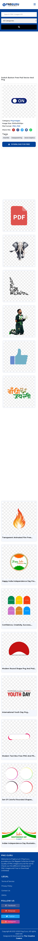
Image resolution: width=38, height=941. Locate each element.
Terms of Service (7, 881)
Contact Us (5, 891)
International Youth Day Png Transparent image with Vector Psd (18, 712)
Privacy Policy (6, 886)
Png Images (15, 121)
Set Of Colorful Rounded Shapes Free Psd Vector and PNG (17, 800)
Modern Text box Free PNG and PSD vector (19, 756)
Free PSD (6, 137)
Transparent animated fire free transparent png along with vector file (18, 537)
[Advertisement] (19, 53)
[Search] (19, 27)
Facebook (11, 905)
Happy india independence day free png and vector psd (19, 581)
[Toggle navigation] (34, 4)
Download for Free (20, 144)
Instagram (12, 922)
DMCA (3, 895)
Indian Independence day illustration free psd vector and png (19, 843)
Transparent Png (16, 137)
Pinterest (11, 911)
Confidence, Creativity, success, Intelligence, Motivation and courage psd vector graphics (19, 625)
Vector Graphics (30, 137)
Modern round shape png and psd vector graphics (18, 669)
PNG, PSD (16, 126)
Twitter (12, 916)
